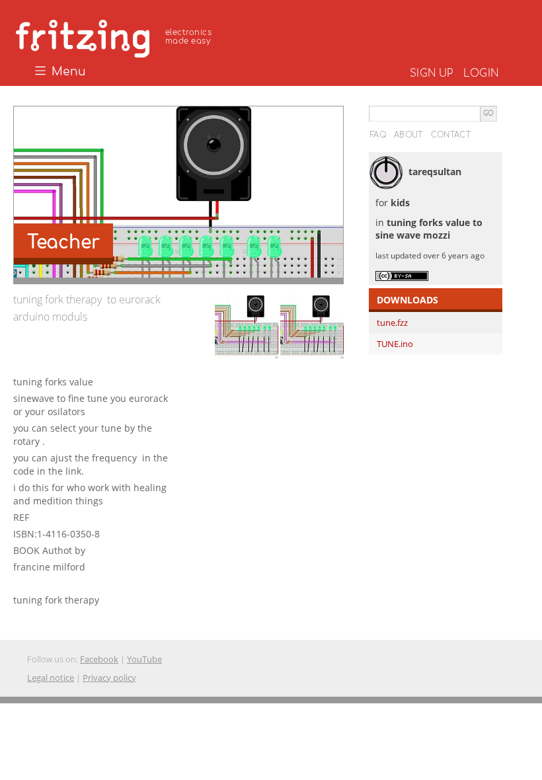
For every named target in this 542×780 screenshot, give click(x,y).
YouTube (144, 659)
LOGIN (480, 73)
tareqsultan (434, 171)
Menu (67, 72)
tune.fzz (392, 323)
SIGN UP (431, 73)
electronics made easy (188, 36)
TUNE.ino (395, 344)
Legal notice (50, 677)
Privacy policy (109, 677)
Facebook (99, 659)
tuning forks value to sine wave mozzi (429, 229)
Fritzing (115, 36)
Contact (451, 135)
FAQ (378, 135)
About (408, 135)
